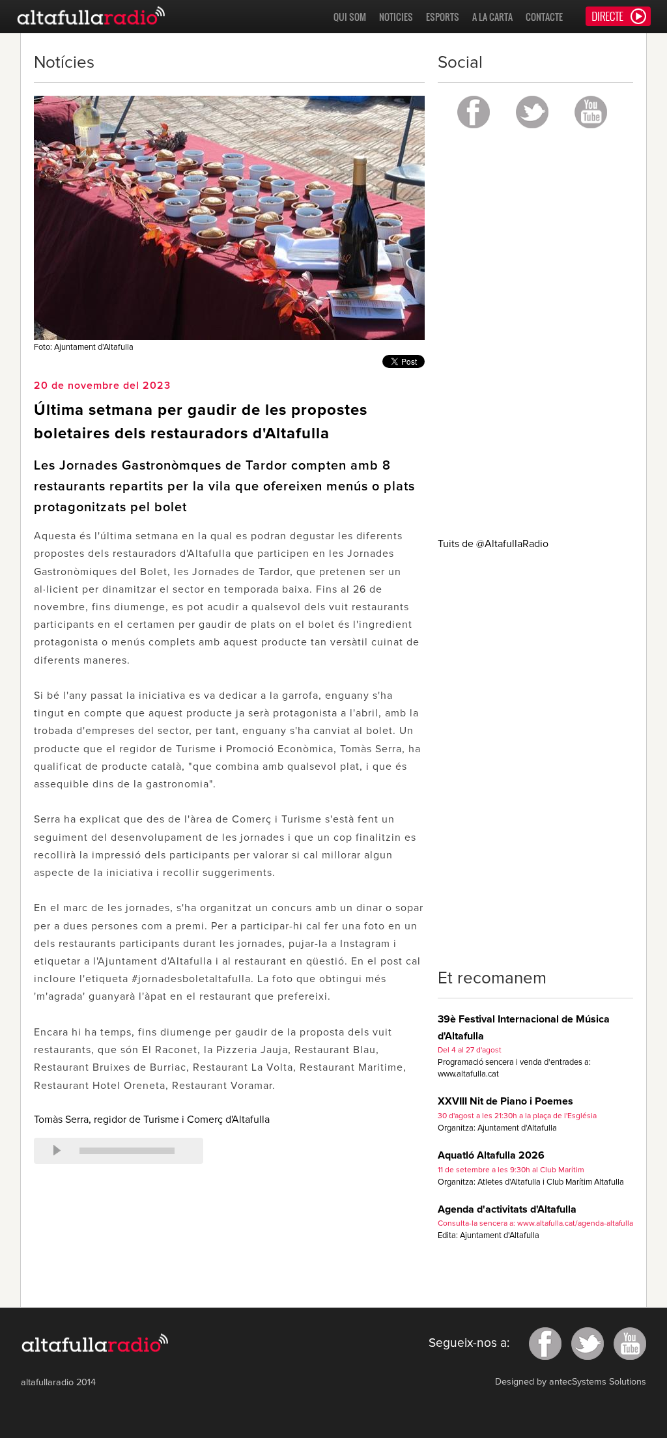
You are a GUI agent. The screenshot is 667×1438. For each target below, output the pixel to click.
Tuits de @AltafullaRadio (493, 544)
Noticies (396, 16)
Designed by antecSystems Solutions (570, 1382)
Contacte (544, 16)
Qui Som (350, 16)
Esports (442, 16)
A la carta (492, 16)
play (56, 1151)
